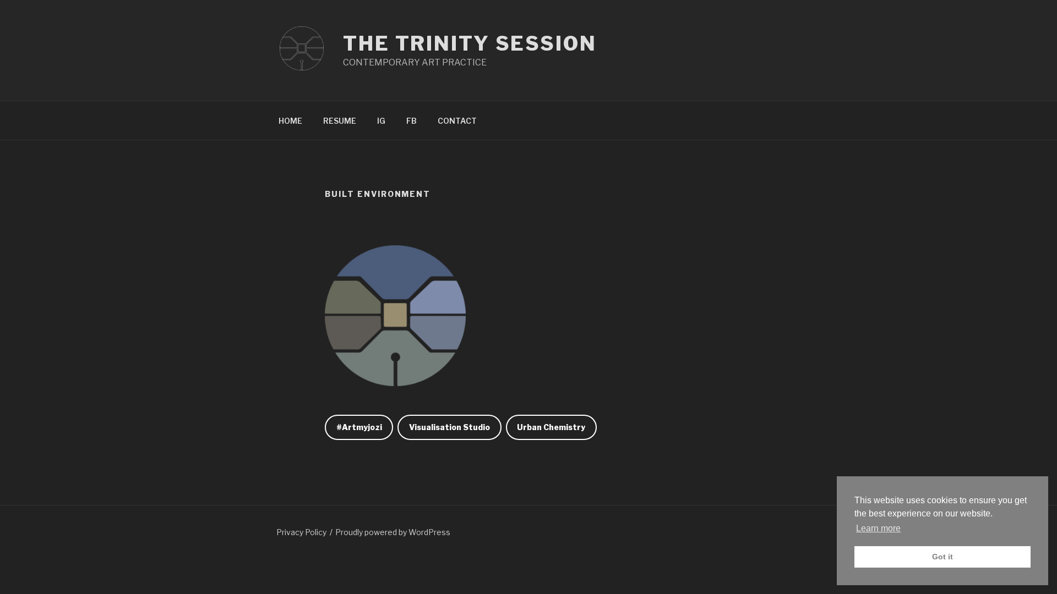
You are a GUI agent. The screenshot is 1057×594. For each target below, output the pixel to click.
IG (381, 120)
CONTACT (457, 120)
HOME (290, 120)
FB (411, 120)
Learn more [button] (878, 528)
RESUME (339, 120)
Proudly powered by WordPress (392, 532)
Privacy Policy (301, 532)
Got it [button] (942, 556)
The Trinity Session (470, 43)
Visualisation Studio (449, 427)
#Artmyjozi (359, 427)
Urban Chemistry (551, 427)
